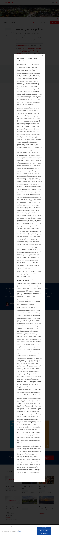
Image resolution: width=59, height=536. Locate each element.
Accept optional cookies (44, 533)
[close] (42, 55)
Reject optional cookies (44, 530)
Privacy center (44, 527)
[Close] (57, 530)
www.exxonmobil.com (35, 226)
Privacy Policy (19, 531)
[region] (29, 530)
